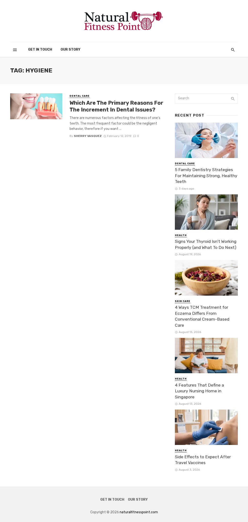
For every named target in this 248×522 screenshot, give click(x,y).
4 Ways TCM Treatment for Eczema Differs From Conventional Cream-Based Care (202, 316)
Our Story (70, 49)
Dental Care (80, 96)
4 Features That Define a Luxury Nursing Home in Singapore (199, 391)
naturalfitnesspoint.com (139, 512)
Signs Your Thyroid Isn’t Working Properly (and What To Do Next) (205, 244)
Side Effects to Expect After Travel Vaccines (203, 459)
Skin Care (182, 301)
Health (181, 235)
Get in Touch (40, 49)
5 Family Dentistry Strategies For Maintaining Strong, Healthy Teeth (206, 175)
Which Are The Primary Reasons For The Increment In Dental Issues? (116, 106)
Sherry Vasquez (88, 136)
